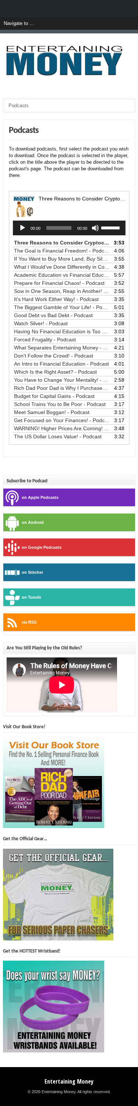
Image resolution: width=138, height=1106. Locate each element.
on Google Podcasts (41, 547)
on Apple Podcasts (40, 497)
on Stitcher (32, 572)
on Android (33, 522)
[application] (69, 228)
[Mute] (95, 228)
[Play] (22, 228)
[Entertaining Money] (69, 86)
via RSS (29, 622)
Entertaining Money (69, 1081)
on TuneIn (31, 597)
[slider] (111, 227)
